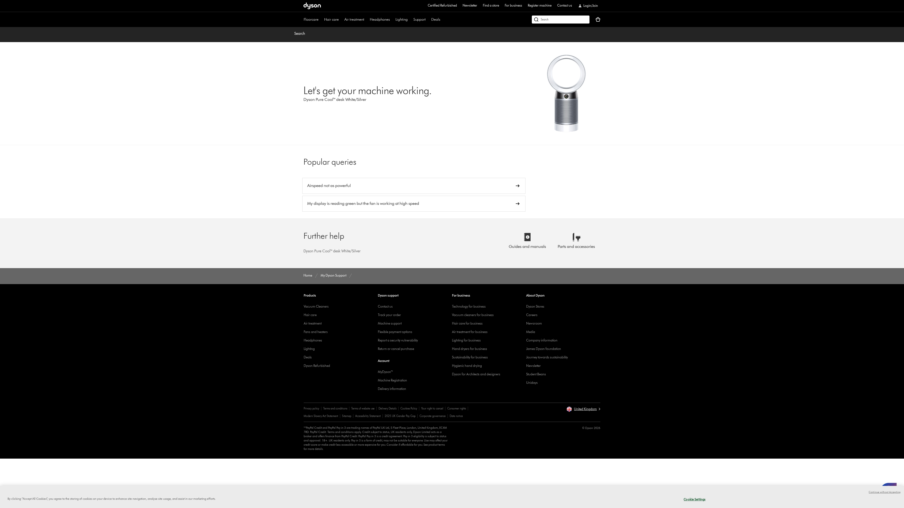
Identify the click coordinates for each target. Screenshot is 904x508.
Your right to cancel (432, 408)
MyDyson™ (385, 372)
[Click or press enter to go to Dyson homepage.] (312, 6)
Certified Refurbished (442, 6)
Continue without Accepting (884, 492)
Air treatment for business (470, 332)
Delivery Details (387, 408)
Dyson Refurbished (317, 366)
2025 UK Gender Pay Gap (400, 416)
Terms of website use (363, 408)
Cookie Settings (694, 499)
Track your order (389, 315)
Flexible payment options (395, 332)
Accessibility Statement (368, 416)
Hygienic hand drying (467, 366)
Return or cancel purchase (396, 349)
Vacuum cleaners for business (473, 315)
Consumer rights (456, 408)
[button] (583, 409)
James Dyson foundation (543, 349)
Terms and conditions (335, 408)
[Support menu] (428, 19)
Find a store (491, 6)
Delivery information (392, 389)
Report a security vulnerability (398, 340)
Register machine (540, 6)
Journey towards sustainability (547, 357)
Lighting (402, 19)
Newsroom (534, 323)
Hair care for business (467, 323)
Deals (435, 19)
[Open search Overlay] (560, 20)
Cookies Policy (408, 408)
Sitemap (346, 416)
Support (419, 19)
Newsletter (470, 6)
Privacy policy (311, 408)
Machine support (390, 323)
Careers (531, 315)
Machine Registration (392, 380)
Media (530, 332)
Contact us (564, 6)
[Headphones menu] (392, 19)
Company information (541, 340)
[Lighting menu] (410, 19)
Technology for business (469, 307)
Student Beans (536, 374)
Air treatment (354, 19)
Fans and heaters (316, 332)
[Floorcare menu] (321, 19)
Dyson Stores (535, 307)
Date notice (456, 416)
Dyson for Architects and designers (476, 374)
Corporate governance (433, 416)
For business (513, 6)
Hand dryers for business (469, 349)
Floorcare (311, 19)
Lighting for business (466, 340)
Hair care (331, 19)
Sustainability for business (470, 357)
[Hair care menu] (341, 19)
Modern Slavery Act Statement (321, 416)
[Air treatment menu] (366, 19)
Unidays (532, 383)
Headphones (380, 19)
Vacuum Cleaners (316, 307)
